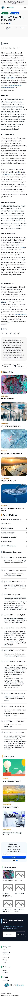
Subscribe (14, 857)
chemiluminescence (7, 87)
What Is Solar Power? (8, 481)
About (4, 970)
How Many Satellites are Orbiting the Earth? (8, 895)
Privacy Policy (4, 995)
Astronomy (6, 955)
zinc (19, 172)
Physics (5, 778)
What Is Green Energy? (10, 807)
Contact (5, 972)
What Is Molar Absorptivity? (10, 426)
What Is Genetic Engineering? (11, 453)
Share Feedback (20, 365)
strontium (7, 174)
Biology (4, 451)
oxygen (3, 302)
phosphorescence (16, 85)
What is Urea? (18, 880)
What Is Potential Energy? (11, 781)
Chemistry (4, 396)
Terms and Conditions (13, 995)
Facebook (6, 980)
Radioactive (10, 78)
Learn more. (14, 3)
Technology (5, 478)
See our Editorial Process (9, 365)
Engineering (7, 804)
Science (5, 950)
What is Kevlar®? (19, 893)
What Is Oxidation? (7, 398)
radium (22, 247)
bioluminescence (20, 314)
